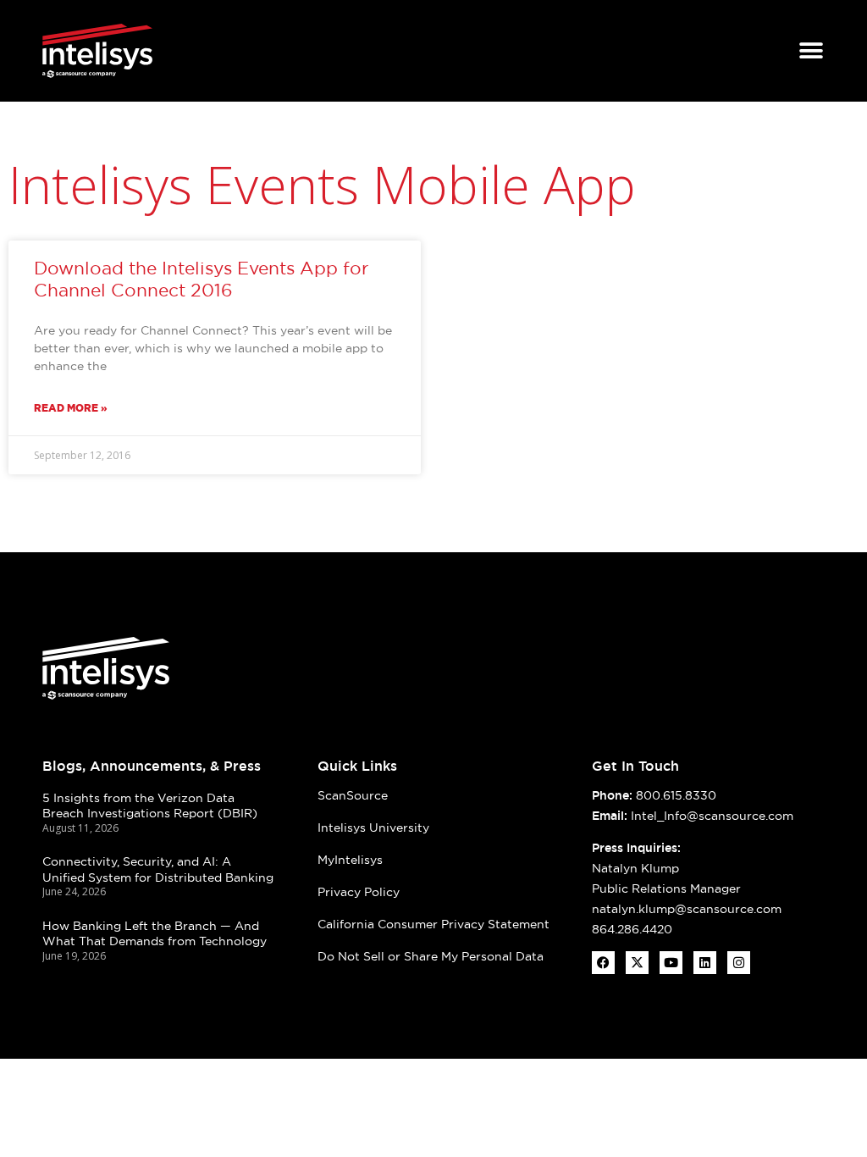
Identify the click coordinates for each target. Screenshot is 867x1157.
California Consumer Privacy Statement (433, 924)
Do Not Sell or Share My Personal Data (431, 956)
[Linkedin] (704, 962)
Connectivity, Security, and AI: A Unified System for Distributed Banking (157, 869)
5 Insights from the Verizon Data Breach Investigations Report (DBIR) (149, 806)
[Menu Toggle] (811, 51)
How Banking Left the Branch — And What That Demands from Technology (154, 933)
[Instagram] (738, 962)
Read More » (71, 408)
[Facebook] (603, 962)
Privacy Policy (359, 892)
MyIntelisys (350, 859)
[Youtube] (671, 962)
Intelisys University (373, 827)
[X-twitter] (637, 962)
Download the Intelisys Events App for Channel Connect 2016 (201, 279)
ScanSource (353, 795)
